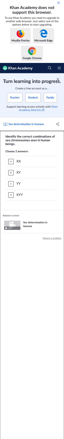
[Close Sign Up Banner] (57, 79)
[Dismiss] (58, 2)
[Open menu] (59, 68)
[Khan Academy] (16, 68)
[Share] (58, 124)
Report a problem (52, 238)
